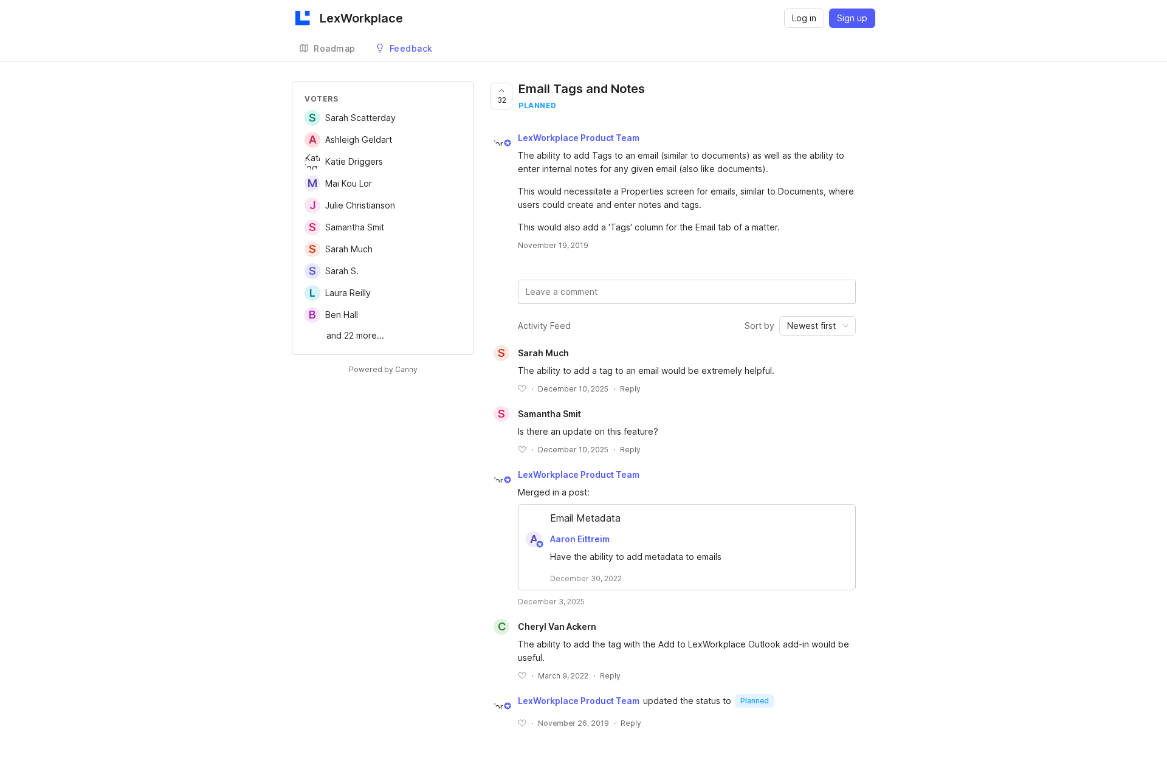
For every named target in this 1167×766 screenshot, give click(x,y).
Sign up (852, 18)
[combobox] (817, 326)
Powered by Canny (383, 369)
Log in (804, 18)
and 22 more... (355, 335)
